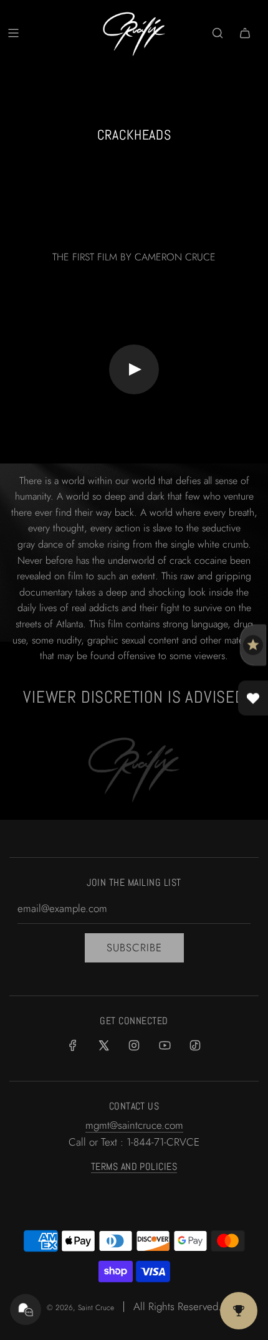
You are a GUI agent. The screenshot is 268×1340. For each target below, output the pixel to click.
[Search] (217, 33)
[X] (103, 1045)
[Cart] (245, 33)
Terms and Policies (134, 1166)
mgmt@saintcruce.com (134, 1125)
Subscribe (134, 947)
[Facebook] (73, 1045)
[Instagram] (134, 1045)
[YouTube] (164, 1045)
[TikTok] (195, 1045)
